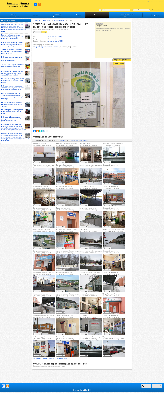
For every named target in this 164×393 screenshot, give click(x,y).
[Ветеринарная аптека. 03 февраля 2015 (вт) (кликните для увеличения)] (44, 262)
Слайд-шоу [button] (53, 140)
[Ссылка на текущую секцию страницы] (77, 27)
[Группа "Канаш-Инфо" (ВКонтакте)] (35, 4)
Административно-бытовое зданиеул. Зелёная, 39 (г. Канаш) (91, 273)
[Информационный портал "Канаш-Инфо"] (18, 4)
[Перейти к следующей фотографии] (121, 59)
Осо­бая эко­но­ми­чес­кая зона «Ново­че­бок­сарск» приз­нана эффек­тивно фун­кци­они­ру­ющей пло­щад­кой (12, 96)
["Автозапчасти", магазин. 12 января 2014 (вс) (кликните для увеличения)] (91, 219)
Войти (160, 10)
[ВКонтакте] (34, 131)
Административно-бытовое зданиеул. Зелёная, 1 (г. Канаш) (91, 166)
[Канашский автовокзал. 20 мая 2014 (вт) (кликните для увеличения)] (67, 283)
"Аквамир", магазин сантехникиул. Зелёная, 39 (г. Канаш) (112, 144)
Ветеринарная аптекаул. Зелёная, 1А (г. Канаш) (42, 209)
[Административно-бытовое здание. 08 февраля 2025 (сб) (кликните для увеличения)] (91, 348)
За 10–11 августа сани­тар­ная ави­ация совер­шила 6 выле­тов (12, 65)
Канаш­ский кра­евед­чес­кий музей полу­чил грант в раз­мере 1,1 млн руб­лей (12, 80)
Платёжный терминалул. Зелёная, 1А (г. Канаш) (65, 338)
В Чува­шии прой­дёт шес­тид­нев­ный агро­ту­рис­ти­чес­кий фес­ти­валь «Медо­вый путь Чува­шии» (12, 44)
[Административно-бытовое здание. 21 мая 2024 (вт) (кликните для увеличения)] (44, 283)
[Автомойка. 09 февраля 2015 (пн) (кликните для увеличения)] (91, 326)
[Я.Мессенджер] (40, 131)
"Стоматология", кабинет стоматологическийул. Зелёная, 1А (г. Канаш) (71, 230)
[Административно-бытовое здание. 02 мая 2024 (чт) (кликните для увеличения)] (44, 176)
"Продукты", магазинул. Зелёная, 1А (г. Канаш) (65, 209)
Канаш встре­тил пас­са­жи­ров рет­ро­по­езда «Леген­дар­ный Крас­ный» (12, 111)
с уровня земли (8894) (55, 41)
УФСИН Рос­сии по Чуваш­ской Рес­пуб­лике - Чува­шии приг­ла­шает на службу (11, 51)
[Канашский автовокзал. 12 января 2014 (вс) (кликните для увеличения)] (114, 176)
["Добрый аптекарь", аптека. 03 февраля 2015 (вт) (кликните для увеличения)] (114, 305)
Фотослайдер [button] (39, 140)
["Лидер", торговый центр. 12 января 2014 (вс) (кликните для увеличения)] (114, 348)
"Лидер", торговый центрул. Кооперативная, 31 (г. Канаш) (113, 338)
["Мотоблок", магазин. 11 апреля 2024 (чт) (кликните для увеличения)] (44, 155)
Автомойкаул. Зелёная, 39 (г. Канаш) (88, 316)
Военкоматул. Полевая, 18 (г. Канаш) (88, 230)
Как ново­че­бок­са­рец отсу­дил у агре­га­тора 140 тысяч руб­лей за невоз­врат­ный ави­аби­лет (12, 36)
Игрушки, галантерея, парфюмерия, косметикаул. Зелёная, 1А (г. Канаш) (72, 144)
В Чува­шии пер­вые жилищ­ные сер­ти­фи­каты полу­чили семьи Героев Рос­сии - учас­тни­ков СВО (12, 87)
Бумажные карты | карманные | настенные (150, 1)
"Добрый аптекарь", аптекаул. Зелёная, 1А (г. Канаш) (111, 295)
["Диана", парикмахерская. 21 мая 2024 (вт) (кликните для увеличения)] (67, 326)
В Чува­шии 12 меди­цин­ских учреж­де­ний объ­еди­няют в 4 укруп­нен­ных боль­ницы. (11, 118)
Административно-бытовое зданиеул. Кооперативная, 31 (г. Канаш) (44, 166)
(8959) (55, 37)
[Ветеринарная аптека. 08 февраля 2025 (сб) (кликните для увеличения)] (44, 219)
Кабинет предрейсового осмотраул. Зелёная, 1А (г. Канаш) (44, 338)
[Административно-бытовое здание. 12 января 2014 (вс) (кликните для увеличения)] (91, 176)
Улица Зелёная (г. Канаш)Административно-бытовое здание (44, 230)
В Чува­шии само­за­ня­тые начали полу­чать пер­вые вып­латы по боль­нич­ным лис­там (12, 58)
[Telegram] (44, 131)
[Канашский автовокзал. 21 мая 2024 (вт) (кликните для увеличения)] (67, 176)
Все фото (62, 140)
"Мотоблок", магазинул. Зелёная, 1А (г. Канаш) (42, 144)
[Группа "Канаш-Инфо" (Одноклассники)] (39, 4)
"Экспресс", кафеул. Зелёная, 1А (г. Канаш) (88, 144)
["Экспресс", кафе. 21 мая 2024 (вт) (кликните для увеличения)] (91, 155)
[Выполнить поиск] (100, 10)
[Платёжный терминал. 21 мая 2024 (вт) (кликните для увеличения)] (67, 348)
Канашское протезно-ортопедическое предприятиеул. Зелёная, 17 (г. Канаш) (50, 316)
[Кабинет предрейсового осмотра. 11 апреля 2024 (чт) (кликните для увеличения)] (44, 348)
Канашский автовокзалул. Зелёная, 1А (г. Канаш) (65, 166)
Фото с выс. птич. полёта (79, 140)
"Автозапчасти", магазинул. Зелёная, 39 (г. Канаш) (88, 209)
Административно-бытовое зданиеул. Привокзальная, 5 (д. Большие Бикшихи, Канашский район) (124, 230)
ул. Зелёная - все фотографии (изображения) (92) (50, 358)
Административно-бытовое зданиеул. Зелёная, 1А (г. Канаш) (44, 273)
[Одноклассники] (37, 131)
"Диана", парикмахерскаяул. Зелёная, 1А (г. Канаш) (65, 316)
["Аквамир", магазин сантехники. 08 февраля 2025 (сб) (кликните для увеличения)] (114, 155)
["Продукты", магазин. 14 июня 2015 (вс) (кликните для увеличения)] (67, 219)
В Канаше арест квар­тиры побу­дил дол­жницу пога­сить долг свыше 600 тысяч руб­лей (12, 73)
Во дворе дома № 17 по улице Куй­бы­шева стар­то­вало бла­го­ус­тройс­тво (12, 104)
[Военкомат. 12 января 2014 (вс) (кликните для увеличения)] (91, 240)
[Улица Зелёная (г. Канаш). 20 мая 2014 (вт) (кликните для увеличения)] (44, 240)
